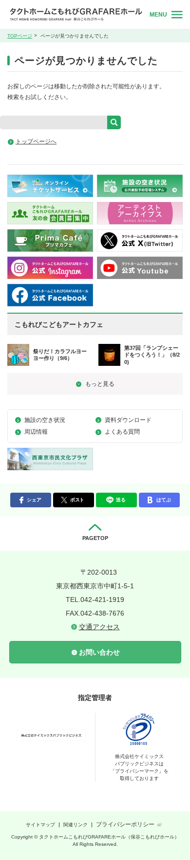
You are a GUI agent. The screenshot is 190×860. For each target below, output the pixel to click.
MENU (158, 14)
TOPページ (19, 36)
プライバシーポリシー (125, 824)
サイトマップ (40, 824)
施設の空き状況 (44, 420)
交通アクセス (99, 627)
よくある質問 (122, 431)
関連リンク (75, 824)
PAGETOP (95, 538)
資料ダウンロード (128, 420)
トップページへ (36, 141)
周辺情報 (36, 431)
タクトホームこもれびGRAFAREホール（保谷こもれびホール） (76, 14)
